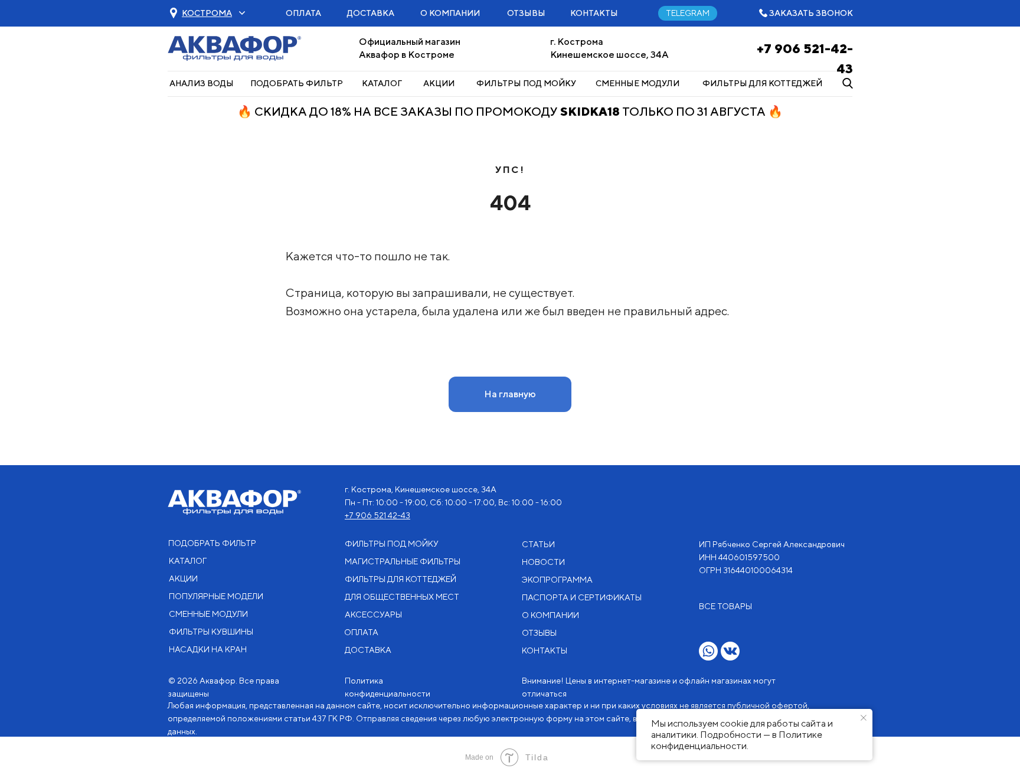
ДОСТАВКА (370, 13)
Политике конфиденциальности (736, 740)
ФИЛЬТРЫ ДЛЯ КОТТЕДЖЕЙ (762, 83)
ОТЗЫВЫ (526, 13)
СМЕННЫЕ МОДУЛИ (637, 83)
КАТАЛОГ (382, 83)
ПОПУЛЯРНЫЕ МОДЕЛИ (216, 596)
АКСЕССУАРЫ (373, 614)
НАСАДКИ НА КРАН (208, 649)
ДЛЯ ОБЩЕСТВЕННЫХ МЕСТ (402, 597)
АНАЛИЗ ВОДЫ (201, 83)
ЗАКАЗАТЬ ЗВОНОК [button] (811, 13)
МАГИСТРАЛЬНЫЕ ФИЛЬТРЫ (402, 561)
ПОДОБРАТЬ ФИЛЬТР (296, 83)
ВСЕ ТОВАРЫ (725, 606)
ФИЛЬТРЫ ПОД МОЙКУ (526, 83)
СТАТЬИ (538, 544)
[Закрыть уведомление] (863, 718)
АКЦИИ (439, 83)
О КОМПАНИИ (450, 13)
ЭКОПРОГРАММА (557, 579)
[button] (207, 13)
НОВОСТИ (543, 562)
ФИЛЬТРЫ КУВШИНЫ (211, 631)
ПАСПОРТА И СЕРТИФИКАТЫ (582, 597)
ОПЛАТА (303, 13)
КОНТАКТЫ (594, 13)
